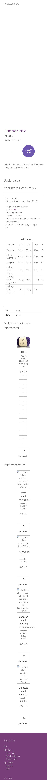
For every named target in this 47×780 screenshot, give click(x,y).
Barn (18, 310)
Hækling (9, 765)
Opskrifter (19, 167)
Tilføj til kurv (28, 151)
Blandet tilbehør (13, 756)
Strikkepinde (11, 759)
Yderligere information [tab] (20, 188)
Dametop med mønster (23, 691)
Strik (27, 167)
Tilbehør (7, 750)
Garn (6, 746)
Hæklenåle (10, 753)
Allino (13, 209)
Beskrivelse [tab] (12, 180)
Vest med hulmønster (24, 496)
